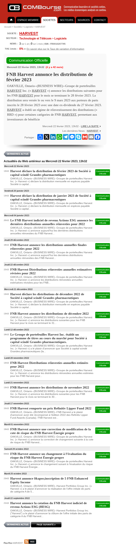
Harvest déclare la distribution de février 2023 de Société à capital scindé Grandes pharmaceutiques (50, 173)
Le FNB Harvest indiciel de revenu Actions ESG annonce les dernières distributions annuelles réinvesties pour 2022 (51, 222)
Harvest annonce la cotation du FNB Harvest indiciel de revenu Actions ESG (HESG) (48, 505)
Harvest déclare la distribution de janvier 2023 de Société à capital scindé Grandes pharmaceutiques (50, 197)
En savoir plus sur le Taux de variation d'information (55, 48)
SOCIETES (49, 20)
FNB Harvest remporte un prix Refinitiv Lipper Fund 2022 (50, 408)
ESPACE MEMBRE (28, 20)
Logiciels (28, 27)
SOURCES (84, 20)
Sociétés (18, 27)
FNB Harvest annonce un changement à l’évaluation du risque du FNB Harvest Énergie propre (48, 455)
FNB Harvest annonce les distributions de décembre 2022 (49, 313)
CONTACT (100, 20)
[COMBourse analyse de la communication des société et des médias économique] (59, 13)
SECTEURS (66, 20)
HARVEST (40, 27)
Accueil (7, 27)
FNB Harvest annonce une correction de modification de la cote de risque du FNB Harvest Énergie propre (50, 431)
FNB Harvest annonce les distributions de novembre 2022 (49, 387)
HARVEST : (18, 543)
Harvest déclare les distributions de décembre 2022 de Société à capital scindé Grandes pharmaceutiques (47, 296)
